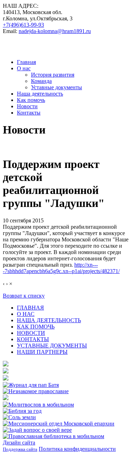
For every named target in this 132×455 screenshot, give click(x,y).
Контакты (28, 113)
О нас (24, 68)
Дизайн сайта (19, 443)
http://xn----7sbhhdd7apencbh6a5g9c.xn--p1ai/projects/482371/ (61, 268)
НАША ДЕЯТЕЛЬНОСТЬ (49, 320)
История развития (52, 75)
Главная (26, 62)
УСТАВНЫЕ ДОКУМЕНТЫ (52, 346)
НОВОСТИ (31, 333)
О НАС (25, 314)
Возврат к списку (24, 296)
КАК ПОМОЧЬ (36, 327)
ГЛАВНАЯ (30, 308)
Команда (41, 81)
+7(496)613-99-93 (23, 25)
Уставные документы (56, 87)
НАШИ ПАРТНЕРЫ (42, 352)
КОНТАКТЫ (33, 339)
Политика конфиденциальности (77, 449)
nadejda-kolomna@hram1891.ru (55, 31)
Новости (27, 106)
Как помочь (31, 100)
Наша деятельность (40, 94)
